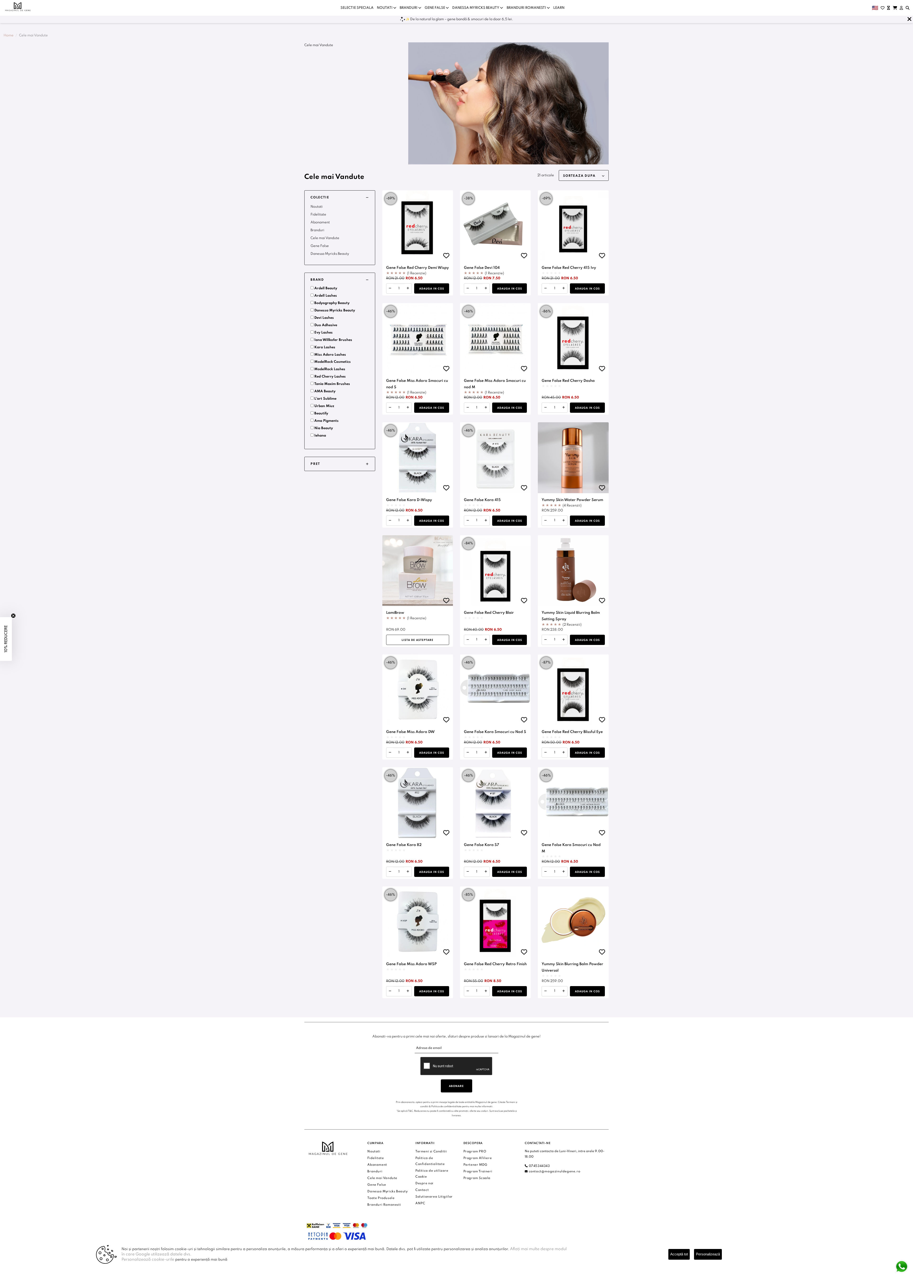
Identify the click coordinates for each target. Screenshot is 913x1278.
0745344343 (539, 1166)
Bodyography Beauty (332, 303)
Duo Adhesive (325, 325)
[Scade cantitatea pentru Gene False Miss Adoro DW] (390, 752)
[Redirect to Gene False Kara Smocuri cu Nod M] (573, 802)
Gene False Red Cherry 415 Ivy (569, 268)
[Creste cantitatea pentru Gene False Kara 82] (408, 871)
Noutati (317, 206)
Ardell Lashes (325, 295)
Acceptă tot (679, 1254)
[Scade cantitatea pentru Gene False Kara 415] (467, 520)
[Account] (901, 8)
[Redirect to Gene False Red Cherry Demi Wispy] (417, 225)
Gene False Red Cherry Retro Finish (495, 964)
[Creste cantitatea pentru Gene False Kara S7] (486, 871)
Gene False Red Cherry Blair (489, 613)
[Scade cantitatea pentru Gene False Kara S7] (467, 871)
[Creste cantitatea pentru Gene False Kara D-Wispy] (408, 520)
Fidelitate (318, 214)
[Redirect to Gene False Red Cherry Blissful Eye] (573, 689)
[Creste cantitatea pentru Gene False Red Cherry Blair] (486, 639)
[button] (340, 197)
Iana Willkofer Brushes (333, 340)
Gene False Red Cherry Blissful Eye (572, 732)
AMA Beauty (324, 391)
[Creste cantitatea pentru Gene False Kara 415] (486, 520)
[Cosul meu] (895, 8)
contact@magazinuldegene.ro (554, 1171)
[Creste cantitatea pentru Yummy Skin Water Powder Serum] (563, 520)
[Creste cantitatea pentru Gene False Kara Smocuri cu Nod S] (486, 752)
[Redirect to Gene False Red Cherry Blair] (495, 570)
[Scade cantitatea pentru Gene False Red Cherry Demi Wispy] (390, 288)
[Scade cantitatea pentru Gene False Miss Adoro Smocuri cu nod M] (467, 407)
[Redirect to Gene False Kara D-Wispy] (417, 457)
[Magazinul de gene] (18, 6)
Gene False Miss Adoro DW (410, 732)
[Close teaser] (13, 615)
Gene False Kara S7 (481, 845)
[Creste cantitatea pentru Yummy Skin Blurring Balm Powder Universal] (563, 991)
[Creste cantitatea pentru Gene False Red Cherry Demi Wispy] (408, 288)
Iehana (320, 435)
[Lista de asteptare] (888, 8)
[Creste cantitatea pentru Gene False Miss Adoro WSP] (408, 991)
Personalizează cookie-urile (147, 1260)
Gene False (320, 246)
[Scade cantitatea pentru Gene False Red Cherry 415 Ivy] (545, 288)
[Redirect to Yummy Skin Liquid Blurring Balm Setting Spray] (573, 570)
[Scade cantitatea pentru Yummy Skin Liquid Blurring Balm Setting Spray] (545, 639)
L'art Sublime (325, 398)
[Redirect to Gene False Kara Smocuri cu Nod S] (495, 689)
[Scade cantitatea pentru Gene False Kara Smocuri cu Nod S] (467, 752)
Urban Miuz (324, 406)
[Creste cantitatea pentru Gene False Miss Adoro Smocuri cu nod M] (486, 407)
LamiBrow (395, 613)
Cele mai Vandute (325, 238)
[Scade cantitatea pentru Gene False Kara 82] (390, 871)
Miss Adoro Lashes (330, 354)
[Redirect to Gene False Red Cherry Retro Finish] (495, 921)
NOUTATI (385, 8)
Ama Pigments (326, 421)
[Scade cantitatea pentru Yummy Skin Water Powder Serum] (545, 520)
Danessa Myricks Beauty (330, 254)
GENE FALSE (435, 8)
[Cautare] (907, 8)
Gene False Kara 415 (482, 500)
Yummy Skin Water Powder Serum (572, 500)
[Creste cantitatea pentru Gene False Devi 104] (486, 288)
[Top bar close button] (909, 19)
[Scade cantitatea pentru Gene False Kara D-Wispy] (390, 520)
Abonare (456, 1086)
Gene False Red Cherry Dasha (568, 381)
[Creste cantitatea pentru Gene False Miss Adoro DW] (408, 752)
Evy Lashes (323, 332)
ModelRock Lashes (329, 369)
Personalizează (708, 1254)
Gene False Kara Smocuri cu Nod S (495, 732)
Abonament (320, 222)
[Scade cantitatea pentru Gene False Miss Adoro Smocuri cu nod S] (390, 407)
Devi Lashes (324, 318)
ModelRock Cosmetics (332, 362)
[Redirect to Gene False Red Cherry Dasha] (573, 338)
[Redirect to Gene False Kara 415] (495, 457)
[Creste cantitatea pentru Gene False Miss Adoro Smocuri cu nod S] (408, 407)
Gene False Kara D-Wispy (409, 500)
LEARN (558, 8)
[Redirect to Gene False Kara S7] (495, 802)
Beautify (321, 413)
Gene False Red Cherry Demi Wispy (417, 268)
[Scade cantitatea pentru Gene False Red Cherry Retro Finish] (467, 991)
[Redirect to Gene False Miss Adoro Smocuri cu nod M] (495, 338)
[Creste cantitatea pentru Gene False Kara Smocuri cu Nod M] (563, 871)
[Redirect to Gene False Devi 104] (495, 225)
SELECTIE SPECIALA (357, 8)
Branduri (317, 230)
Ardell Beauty (325, 288)
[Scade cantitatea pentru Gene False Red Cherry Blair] (467, 639)
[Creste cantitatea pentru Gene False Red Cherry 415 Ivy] (563, 288)
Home (9, 35)
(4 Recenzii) (572, 505)
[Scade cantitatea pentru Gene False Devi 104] (467, 288)
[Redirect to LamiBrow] (417, 570)
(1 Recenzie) (416, 273)
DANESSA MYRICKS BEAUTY (476, 8)
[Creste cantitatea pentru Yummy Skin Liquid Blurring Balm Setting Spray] (563, 639)
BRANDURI (409, 8)
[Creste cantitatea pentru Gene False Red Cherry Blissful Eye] (563, 752)
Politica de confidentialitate (446, 1106)
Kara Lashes (324, 347)
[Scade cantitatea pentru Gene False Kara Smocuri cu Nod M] (545, 871)
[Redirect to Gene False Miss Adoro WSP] (417, 921)
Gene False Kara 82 (404, 845)
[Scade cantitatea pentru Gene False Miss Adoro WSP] (390, 991)
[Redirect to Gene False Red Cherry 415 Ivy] (573, 225)
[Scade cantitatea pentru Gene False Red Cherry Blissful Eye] (545, 752)
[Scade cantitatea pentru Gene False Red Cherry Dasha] (545, 407)
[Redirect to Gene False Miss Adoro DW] (417, 689)
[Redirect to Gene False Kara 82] (417, 802)
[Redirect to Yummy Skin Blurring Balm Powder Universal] (573, 921)
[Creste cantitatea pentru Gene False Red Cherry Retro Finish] (486, 991)
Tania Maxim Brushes (332, 384)
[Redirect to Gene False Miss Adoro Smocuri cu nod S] (417, 338)
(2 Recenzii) (572, 624)
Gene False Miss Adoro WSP (411, 964)
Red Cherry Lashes (330, 376)
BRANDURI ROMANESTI (527, 8)
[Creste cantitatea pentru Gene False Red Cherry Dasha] (563, 407)
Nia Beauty (323, 428)
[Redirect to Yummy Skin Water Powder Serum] (573, 457)
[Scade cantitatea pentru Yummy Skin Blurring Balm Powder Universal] (545, 991)
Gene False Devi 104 (482, 268)
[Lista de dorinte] (882, 8)
